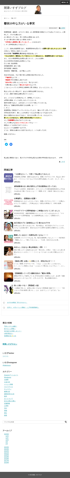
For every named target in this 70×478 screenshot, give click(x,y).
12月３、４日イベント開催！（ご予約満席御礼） (23, 307)
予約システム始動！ (10, 326)
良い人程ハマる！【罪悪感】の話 (26, 285)
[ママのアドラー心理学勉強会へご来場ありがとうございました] (8, 214)
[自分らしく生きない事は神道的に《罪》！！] (8, 251)
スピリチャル (8, 387)
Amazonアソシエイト (11, 375)
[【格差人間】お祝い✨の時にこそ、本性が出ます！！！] (8, 264)
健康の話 (7, 391)
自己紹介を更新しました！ (13, 331)
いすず (63, 161)
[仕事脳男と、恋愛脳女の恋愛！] (8, 202)
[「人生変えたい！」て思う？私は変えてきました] (8, 177)
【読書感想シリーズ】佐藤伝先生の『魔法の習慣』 (33, 273)
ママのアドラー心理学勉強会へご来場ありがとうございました (37, 211)
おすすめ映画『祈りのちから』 (17, 302)
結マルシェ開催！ (10, 328)
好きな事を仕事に (10, 401)
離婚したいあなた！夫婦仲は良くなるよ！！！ (31, 235)
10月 (7, 440)
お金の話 (7, 382)
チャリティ (7, 389)
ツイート (5, 356)
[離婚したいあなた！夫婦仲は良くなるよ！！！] (8, 238)
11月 (7, 438)
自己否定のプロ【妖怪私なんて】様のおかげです (32, 223)
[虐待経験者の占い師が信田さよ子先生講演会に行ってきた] (8, 190)
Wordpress (7, 377)
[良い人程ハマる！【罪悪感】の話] (8, 289)
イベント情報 (8, 384)
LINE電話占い (8, 333)
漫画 (5, 410)
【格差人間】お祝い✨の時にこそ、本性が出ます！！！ (34, 261)
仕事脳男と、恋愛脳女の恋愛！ (25, 198)
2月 (7, 444)
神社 (5, 413)
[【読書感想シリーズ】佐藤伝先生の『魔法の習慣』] (8, 277)
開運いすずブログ (15, 7)
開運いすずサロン (10, 344)
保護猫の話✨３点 (10, 336)
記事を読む (17, 181)
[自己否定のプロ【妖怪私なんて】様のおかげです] (8, 226)
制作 (5, 396)
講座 (5, 415)
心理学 (63, 28)
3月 (7, 442)
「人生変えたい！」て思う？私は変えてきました (32, 174)
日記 (5, 408)
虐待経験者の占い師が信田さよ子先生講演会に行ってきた (35, 186)
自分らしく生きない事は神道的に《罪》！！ (30, 247)
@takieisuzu (7, 365)
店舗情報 (7, 403)
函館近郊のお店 (9, 394)
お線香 (6, 379)
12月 (7, 436)
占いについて (8, 398)
